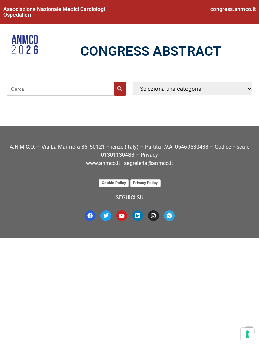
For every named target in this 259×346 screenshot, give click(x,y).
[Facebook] (90, 215)
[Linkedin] (137, 215)
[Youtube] (121, 215)
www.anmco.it (103, 163)
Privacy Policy (145, 182)
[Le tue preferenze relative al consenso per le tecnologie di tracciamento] (247, 334)
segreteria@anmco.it (148, 163)
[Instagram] (153, 215)
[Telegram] (169, 215)
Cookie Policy (114, 182)
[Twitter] (105, 215)
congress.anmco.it (233, 9)
